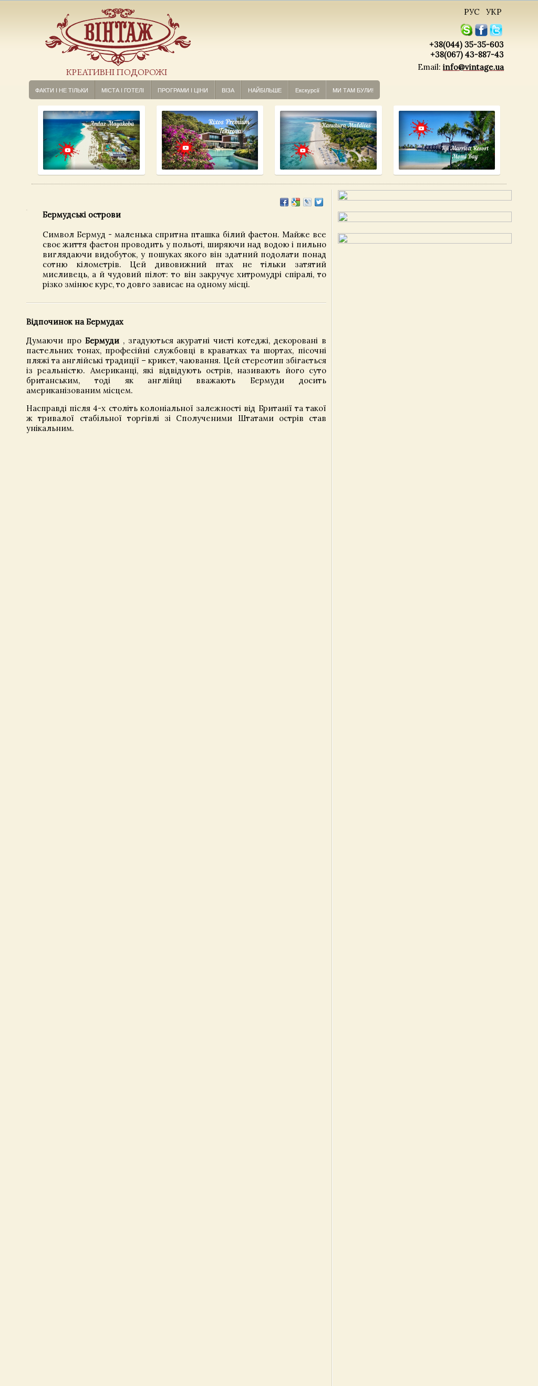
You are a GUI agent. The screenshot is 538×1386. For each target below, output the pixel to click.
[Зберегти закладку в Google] (296, 202)
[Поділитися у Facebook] (284, 202)
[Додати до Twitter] (319, 202)
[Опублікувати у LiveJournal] (307, 202)
